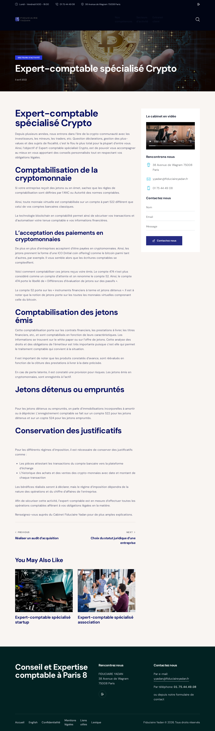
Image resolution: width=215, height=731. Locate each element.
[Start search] (197, 19)
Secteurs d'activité (28, 57)
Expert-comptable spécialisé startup (43, 620)
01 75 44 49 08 (163, 188)
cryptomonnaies (37, 239)
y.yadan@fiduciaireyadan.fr (170, 179)
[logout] (199, 4)
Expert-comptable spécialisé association (105, 620)
